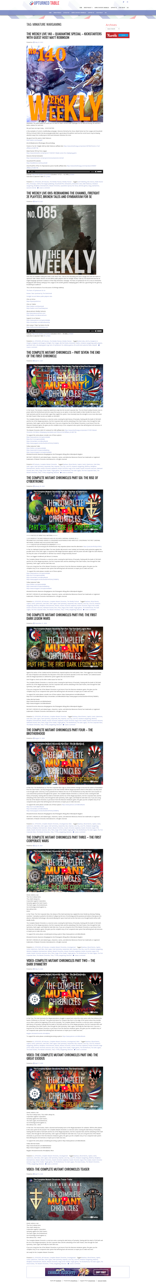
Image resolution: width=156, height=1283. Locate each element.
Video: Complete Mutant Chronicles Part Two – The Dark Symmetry (61, 962)
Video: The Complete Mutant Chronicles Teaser (58, 1169)
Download (48, 174)
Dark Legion (30, 466)
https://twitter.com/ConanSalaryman (37, 308)
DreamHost (91, 1281)
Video (70, 824)
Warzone (63, 1263)
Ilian (52, 466)
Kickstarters (68, 184)
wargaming (57, 1263)
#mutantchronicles (37, 1033)
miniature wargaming (87, 343)
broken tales (81, 341)
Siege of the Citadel (64, 1261)
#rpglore (29, 1033)
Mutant (38, 468)
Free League (55, 343)
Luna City (62, 466)
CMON (39, 184)
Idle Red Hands (64, 343)
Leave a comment (75, 1263)
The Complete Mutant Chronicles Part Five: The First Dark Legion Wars (62, 616)
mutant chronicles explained (49, 468)
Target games (74, 1261)
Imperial (56, 466)
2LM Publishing (82, 182)
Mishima (87, 466)
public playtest (98, 343)
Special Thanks (102, 1281)
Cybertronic (89, 464)
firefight (48, 343)
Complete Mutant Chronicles (102, 7)
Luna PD (68, 466)
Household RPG (59, 184)
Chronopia (33, 184)
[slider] (99, 171)
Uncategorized (63, 824)
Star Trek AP (122, 7)
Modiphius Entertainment (46, 605)
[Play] (29, 172)
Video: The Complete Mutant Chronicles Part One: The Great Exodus (62, 1056)
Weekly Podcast (88, 7)
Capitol (79, 464)
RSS (45, 176)
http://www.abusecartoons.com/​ (36, 313)
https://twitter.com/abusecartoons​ (37, 315)
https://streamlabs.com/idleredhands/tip (38, 322)
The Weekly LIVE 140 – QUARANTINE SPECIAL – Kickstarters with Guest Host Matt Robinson (64, 35)
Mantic (78, 343)
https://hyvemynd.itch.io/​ (34, 301)
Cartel (84, 464)
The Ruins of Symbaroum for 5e (36, 290)
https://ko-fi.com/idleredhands (35, 807)
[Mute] (96, 172)
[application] (65, 171)
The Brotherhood (84, 1261)
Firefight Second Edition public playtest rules (39, 296)
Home (81, 7)
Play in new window (37, 174)
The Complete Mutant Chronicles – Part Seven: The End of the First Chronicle (63, 354)
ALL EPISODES (36, 182)
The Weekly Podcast (56, 182)
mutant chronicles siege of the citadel (69, 468)
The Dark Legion (95, 1261)
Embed (72, 174)
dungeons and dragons (39, 343)
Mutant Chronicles (58, 828)
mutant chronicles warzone (88, 468)
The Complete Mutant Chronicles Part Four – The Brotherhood (60, 731)
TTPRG (51, 1263)
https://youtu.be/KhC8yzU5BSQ (92, 546)
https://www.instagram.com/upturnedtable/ (39, 452)
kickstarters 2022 (77, 184)
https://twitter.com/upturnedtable (36, 448)
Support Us (114, 7)
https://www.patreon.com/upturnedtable (38, 320)
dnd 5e (88, 341)
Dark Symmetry (39, 466)
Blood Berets (73, 464)
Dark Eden (97, 464)
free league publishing (47, 184)
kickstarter (72, 343)
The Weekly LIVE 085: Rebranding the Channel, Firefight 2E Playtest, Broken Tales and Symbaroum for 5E (63, 194)
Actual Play (66, 12)
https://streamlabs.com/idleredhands (37, 441)
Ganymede (47, 466)
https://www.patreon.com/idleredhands (73, 805)
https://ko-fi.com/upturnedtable (36, 439)
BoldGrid (58, 1281)
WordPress (74, 1281)
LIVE (128, 7)
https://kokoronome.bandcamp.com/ (37, 327)
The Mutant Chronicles (92, 1162)
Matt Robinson (87, 184)
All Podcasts (45, 182)
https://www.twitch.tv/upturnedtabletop (38, 450)
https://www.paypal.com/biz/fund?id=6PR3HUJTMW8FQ (43, 443)
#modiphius (46, 1033)
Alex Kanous (90, 182)
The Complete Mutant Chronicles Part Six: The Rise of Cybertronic (62, 479)
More (48, 176)
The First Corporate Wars (94, 722)
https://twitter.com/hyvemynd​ (35, 306)
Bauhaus (65, 464)
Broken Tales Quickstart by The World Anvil (39, 293)
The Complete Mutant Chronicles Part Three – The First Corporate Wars (64, 839)
